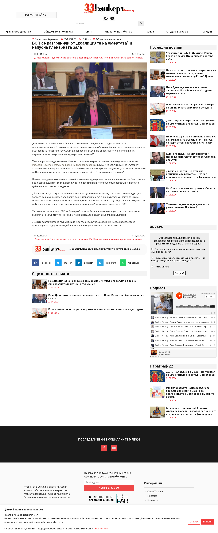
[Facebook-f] (104, 448)
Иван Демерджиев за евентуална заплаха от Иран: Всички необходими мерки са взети (189, 90)
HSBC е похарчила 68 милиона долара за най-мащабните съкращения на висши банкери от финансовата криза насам (191, 139)
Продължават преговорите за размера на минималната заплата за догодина (95, 309)
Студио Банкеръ (177, 31)
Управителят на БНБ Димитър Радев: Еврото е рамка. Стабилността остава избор (189, 56)
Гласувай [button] (179, 273)
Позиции (206, 31)
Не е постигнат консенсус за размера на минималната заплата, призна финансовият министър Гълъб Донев (92, 282)
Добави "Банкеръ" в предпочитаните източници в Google (104, 248)
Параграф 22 (161, 366)
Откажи (194, 521)
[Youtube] (112, 18)
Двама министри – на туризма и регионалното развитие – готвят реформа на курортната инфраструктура (191, 174)
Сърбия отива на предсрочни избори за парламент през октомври (190, 190)
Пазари (149, 31)
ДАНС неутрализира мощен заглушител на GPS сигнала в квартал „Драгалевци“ (191, 122)
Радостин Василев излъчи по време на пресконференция (64, 165)
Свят (88, 31)
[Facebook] (105, 18)
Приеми (207, 521)
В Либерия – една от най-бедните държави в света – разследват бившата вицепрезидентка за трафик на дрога (191, 411)
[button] (43, 262)
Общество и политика (58, 31)
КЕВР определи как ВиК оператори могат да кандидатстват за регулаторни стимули (191, 156)
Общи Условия (101, 529)
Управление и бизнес (118, 31)
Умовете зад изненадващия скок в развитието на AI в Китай (187, 206)
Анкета (156, 227)
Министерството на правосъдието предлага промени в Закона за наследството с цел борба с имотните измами (190, 392)
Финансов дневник (18, 31)
